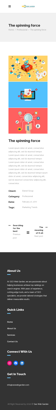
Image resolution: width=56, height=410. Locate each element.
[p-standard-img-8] (28, 95)
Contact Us (12, 341)
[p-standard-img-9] (28, 69)
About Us (11, 328)
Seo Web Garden (41, 404)
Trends (34, 207)
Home (11, 30)
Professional (22, 30)
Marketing (26, 207)
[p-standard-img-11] (28, 121)
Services (11, 335)
